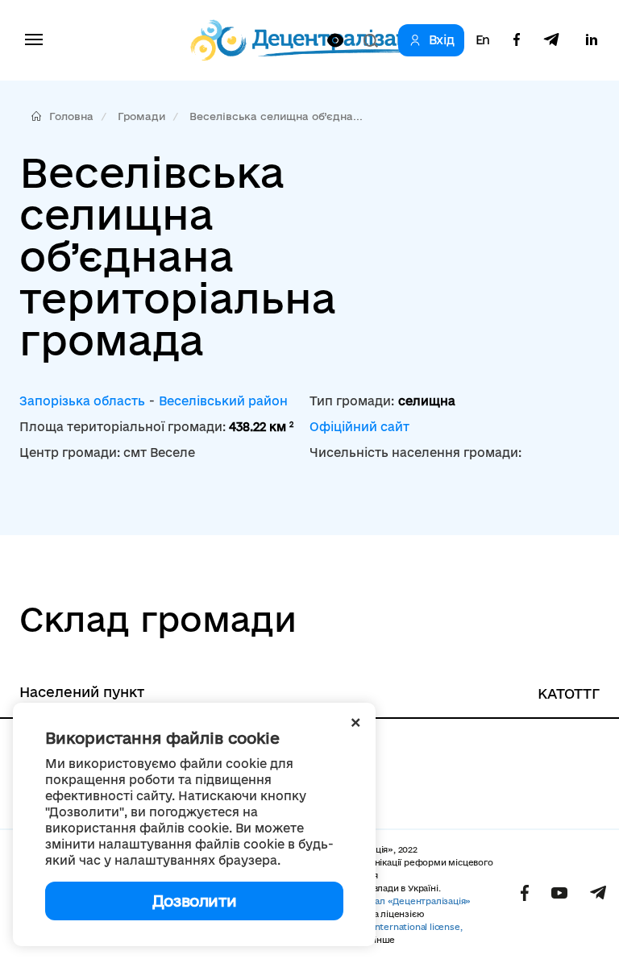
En (483, 40)
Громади (141, 116)
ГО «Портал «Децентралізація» (403, 901)
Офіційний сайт (359, 427)
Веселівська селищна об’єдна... (276, 116)
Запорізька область (82, 401)
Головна (71, 116)
